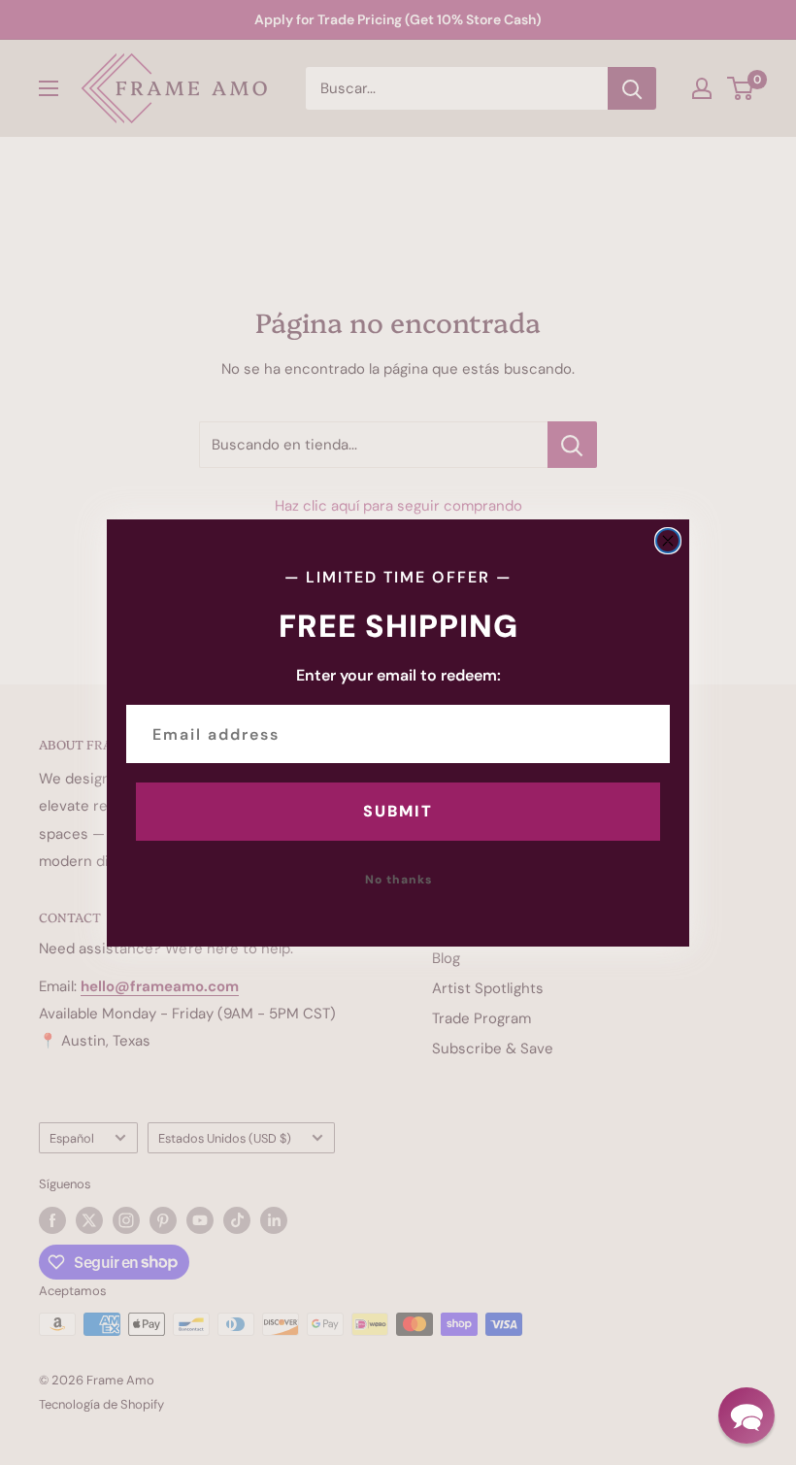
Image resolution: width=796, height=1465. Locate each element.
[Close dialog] (668, 540)
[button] (746, 1415)
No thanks (398, 879)
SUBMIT (398, 811)
